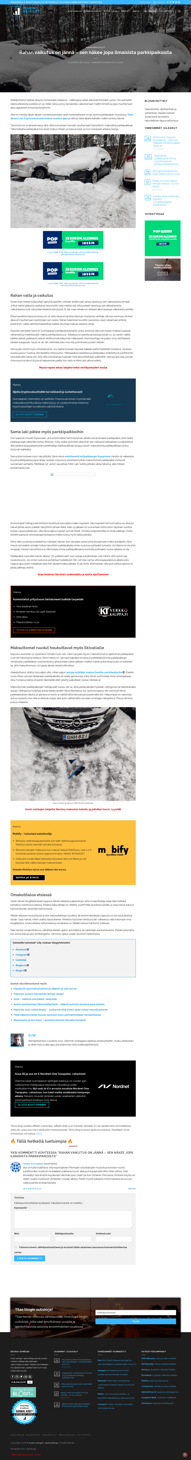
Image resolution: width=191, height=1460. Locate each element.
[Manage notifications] (184, 1454)
